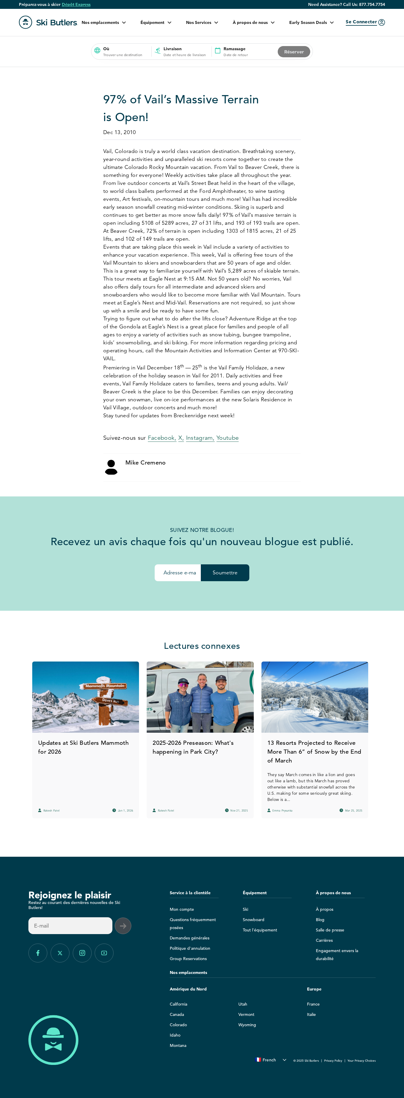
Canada (177, 1014)
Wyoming (247, 1024)
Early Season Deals (308, 22)
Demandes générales (189, 938)
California (178, 1004)
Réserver (294, 52)
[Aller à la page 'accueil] (48, 22)
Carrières (324, 940)
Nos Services (198, 22)
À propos (324, 909)
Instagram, (200, 438)
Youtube (227, 438)
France (313, 1004)
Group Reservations (188, 958)
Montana (178, 1045)
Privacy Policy (333, 1061)
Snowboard (253, 919)
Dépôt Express (76, 4)
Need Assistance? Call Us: (346, 4)
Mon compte (182, 909)
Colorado (178, 1024)
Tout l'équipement (260, 930)
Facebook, (162, 438)
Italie (311, 1014)
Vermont (246, 1014)
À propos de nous (250, 22)
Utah (242, 1004)
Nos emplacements (100, 22)
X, (181, 438)
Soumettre (225, 572)
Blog (320, 919)
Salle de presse (330, 930)
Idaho (175, 1035)
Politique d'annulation (190, 948)
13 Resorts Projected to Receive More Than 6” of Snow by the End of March (314, 751)
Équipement (152, 22)
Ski (245, 909)
